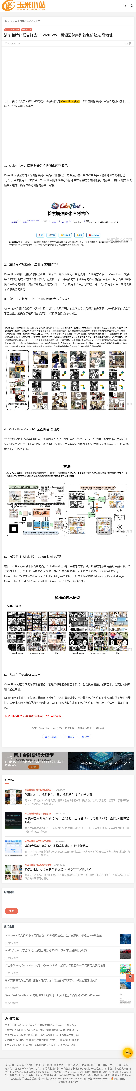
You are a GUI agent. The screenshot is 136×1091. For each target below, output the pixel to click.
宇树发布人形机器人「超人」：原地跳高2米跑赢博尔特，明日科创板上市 (42, 1030)
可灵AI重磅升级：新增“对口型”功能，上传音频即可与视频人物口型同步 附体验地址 (77, 820)
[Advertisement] (68, 72)
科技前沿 (99, 728)
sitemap (78, 1078)
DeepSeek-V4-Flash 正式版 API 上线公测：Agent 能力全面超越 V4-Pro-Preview (52, 995)
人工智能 (57, 728)
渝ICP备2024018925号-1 (97, 1078)
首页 (10, 21)
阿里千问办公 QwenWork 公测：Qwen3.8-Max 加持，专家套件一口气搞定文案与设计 (55, 965)
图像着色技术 (85, 728)
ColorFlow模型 (70, 101)
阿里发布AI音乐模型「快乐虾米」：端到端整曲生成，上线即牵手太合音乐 (42, 1035)
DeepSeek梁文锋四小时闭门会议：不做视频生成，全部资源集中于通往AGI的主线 (53, 935)
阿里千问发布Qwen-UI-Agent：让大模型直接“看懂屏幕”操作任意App (40, 1025)
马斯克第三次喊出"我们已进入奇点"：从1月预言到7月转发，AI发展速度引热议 (51, 980)
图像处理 (69, 728)
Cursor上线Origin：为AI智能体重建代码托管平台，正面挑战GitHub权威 (42, 1040)
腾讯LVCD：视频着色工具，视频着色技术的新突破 (58, 795)
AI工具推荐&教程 (24, 21)
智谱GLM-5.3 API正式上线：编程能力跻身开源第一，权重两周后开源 (40, 1045)
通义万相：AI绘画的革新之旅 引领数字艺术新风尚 (58, 869)
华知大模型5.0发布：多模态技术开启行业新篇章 (57, 846)
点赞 (70, 736)
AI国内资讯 (26, 30)
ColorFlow (44, 728)
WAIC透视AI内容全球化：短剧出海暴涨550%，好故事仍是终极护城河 (46, 950)
